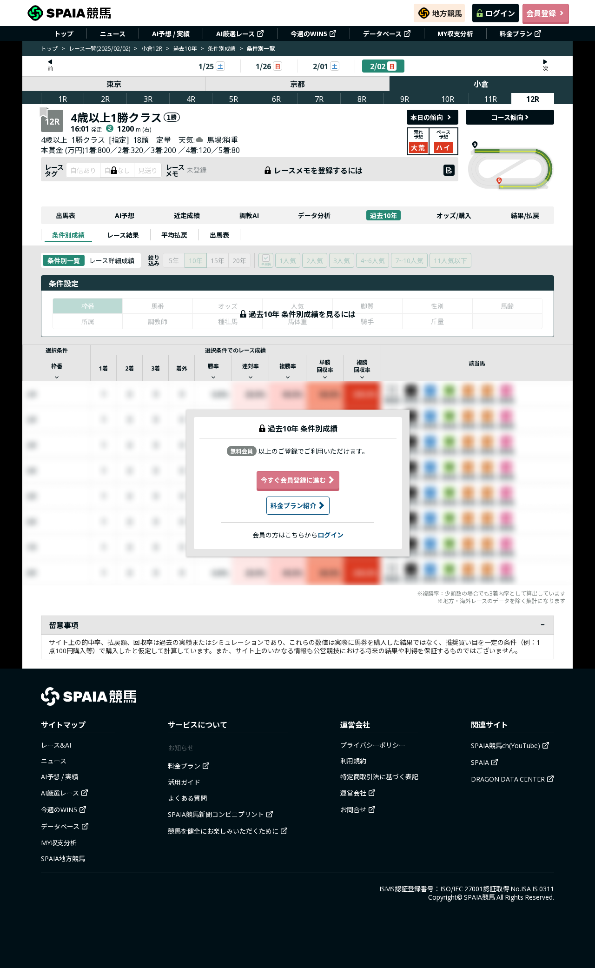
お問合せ (353, 809)
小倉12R (151, 48)
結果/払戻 (525, 215)
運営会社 (353, 792)
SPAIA (480, 762)
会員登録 (541, 13)
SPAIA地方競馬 (63, 858)
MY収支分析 (455, 33)
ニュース (113, 33)
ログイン (500, 13)
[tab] (68, 235)
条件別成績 (222, 48)
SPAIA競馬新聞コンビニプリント (216, 814)
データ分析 (314, 215)
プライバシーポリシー (372, 745)
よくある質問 (187, 798)
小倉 (481, 83)
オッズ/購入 (453, 215)
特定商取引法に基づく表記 (379, 776)
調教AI (249, 215)
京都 (297, 83)
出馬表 (65, 215)
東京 (113, 83)
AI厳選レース (235, 33)
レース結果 (123, 235)
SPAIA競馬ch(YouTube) (505, 745)
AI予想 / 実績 (171, 33)
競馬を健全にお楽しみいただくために (223, 831)
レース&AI (56, 745)
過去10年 (185, 48)
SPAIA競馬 (479, 897)
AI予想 (124, 215)
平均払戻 (174, 235)
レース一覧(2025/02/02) (99, 48)
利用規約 (353, 760)
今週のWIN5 (309, 33)
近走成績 (187, 215)
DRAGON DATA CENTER (508, 778)
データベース (382, 33)
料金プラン (516, 33)
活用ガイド (184, 782)
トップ (63, 33)
